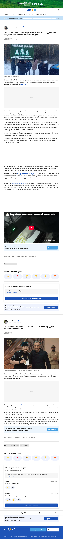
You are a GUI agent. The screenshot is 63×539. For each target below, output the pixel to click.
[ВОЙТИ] (58, 10)
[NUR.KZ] (31, 10)
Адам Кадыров (24, 445)
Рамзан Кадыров (14, 445)
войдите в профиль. (12, 292)
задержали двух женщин (25, 174)
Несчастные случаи (41, 14)
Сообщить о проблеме (38, 529)
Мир (5, 317)
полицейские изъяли (19, 183)
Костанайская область (10, 264)
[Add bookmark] (55, 513)
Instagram (52, 307)
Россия (6, 445)
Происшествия (9, 14)
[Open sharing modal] (39, 513)
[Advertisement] (31, 97)
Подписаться (52, 247)
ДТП (33, 14)
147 (27, 459)
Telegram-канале (27, 405)
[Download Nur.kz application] (31, 4)
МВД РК (23, 84)
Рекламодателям (53, 529)
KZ (54, 10)
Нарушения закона (22, 14)
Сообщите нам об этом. (29, 256)
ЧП (29, 14)
